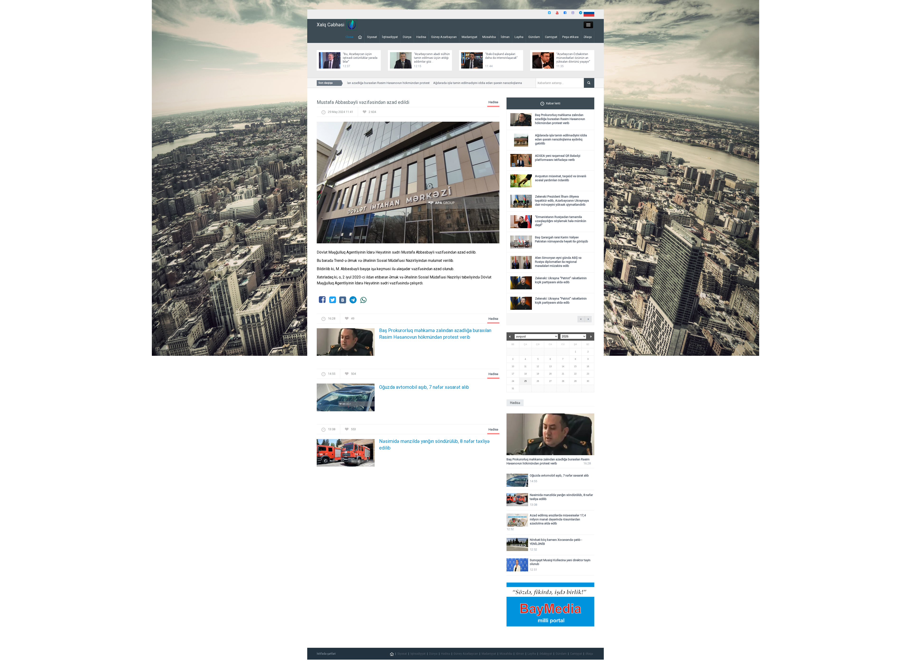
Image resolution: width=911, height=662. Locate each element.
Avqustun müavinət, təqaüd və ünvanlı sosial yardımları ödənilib (560, 178)
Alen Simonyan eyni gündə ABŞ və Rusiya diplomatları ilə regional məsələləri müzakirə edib (558, 262)
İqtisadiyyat (390, 37)
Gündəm (534, 37)
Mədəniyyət (469, 37)
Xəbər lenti (553, 103)
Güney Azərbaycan (444, 37)
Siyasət (372, 37)
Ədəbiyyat (545, 653)
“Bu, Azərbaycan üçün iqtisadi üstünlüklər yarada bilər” (360, 57)
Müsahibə (489, 37)
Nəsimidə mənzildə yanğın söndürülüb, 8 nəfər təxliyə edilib (434, 444)
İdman (505, 37)
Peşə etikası (570, 37)
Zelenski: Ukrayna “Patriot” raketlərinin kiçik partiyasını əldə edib (561, 280)
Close (349, 37)
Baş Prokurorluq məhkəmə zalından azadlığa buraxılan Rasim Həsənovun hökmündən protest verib (435, 334)
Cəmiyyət (551, 37)
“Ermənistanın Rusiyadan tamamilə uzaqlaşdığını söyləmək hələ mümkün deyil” (560, 221)
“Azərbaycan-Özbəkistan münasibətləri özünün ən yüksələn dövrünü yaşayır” (573, 57)
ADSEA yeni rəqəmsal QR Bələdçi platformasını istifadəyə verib (557, 158)
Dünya (407, 37)
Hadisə (421, 37)
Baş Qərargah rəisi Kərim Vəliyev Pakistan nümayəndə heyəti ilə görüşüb (561, 239)
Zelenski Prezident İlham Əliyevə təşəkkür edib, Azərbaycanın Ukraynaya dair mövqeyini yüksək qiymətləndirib (562, 200)
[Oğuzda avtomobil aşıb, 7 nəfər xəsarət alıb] (346, 399)
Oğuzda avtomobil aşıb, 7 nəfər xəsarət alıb (424, 387)
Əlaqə (588, 37)
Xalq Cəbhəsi (330, 25)
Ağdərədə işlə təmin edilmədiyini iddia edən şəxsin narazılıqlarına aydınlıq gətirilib (468, 83)
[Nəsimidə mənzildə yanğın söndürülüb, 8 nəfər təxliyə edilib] (346, 454)
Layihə (519, 37)
